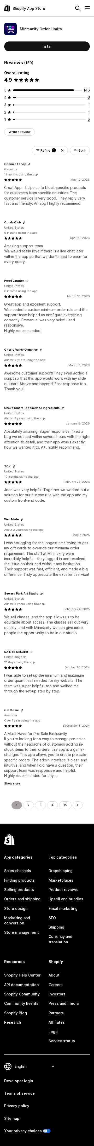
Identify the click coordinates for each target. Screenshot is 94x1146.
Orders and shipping (22, 899)
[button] (62, 150)
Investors (57, 994)
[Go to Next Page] (78, 805)
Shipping (56, 927)
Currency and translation (60, 939)
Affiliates (57, 1022)
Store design (15, 908)
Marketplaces (61, 880)
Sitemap (11, 1118)
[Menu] (87, 8)
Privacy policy (16, 1105)
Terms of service (19, 1093)
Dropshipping (61, 870)
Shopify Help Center (22, 975)
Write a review (20, 132)
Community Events (21, 1003)
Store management (21, 932)
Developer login (18, 1081)
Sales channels (17, 870)
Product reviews (63, 889)
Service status (62, 1041)
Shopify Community (22, 994)
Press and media (64, 1003)
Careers (56, 984)
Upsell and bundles (66, 899)
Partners (56, 1013)
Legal (53, 1031)
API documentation (21, 984)
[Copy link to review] (29, 164)
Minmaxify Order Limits (41, 29)
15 (65, 805)
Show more (12, 783)
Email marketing (63, 908)
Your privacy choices (23, 1131)
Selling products (19, 889)
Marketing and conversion (17, 920)
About (54, 975)
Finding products (19, 880)
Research (12, 1022)
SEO (52, 918)
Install (47, 46)
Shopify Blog (15, 1013)
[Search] (77, 8)
